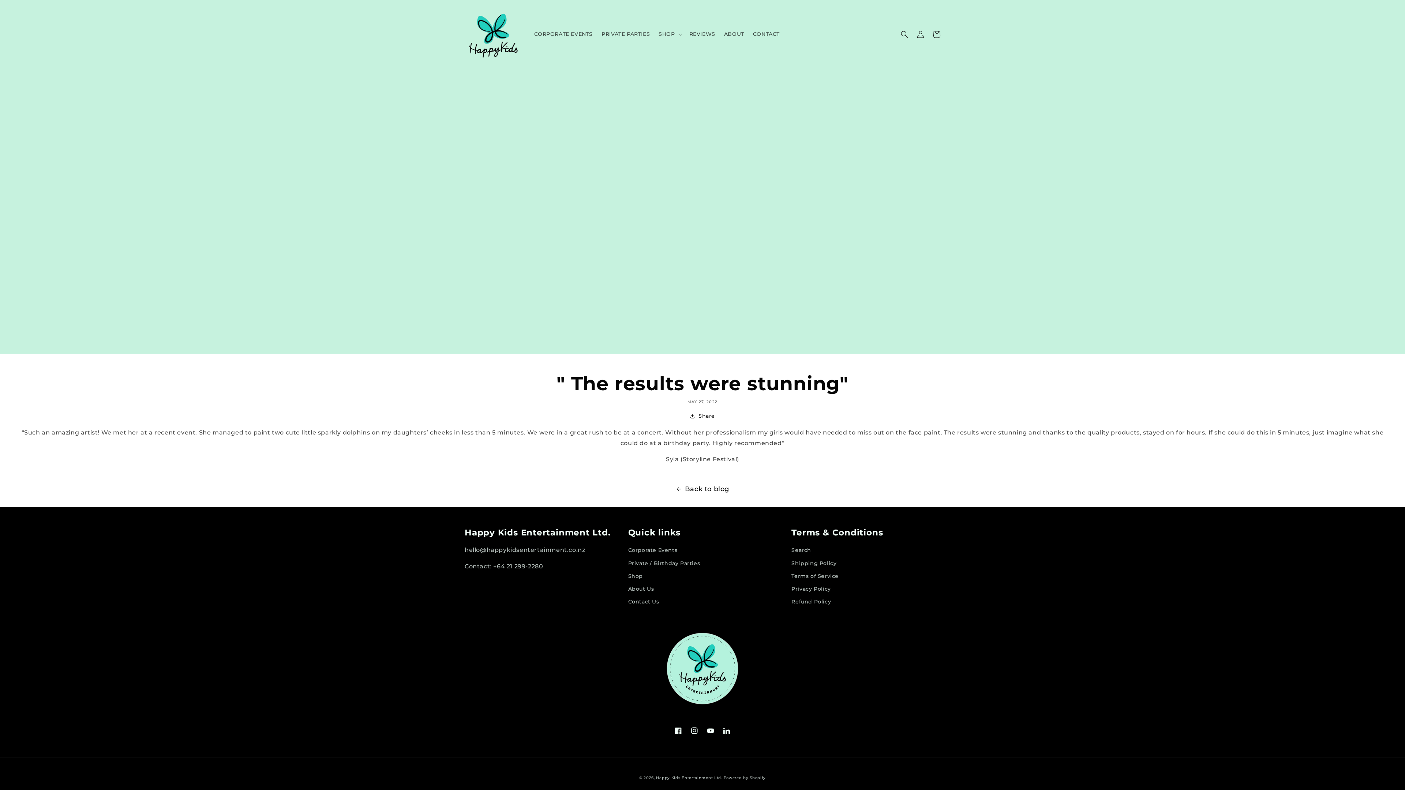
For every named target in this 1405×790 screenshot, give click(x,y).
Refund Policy (811, 601)
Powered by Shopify (745, 777)
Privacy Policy (811, 589)
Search (801, 550)
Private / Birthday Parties (664, 563)
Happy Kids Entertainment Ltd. (689, 777)
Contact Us (643, 601)
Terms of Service (815, 576)
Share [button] (706, 416)
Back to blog (707, 489)
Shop (635, 576)
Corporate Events (653, 550)
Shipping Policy (813, 563)
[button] (669, 34)
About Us (641, 589)
